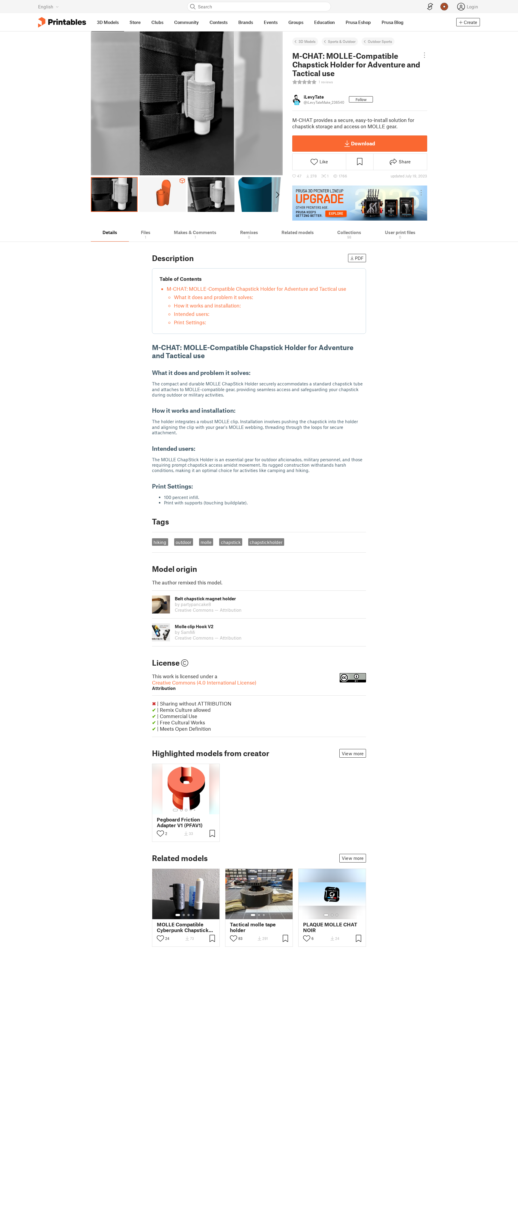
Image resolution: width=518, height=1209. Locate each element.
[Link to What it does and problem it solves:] (255, 372)
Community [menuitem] (186, 22)
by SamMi (185, 632)
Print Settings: (190, 322)
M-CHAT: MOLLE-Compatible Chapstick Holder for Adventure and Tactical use (256, 289)
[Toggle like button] (160, 833)
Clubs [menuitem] (157, 22)
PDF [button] (359, 258)
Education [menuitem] (324, 22)
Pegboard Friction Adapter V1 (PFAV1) (180, 822)
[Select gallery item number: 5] (195, 810)
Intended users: (191, 314)
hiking (159, 542)
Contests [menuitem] (219, 22)
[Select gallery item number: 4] (191, 810)
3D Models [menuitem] (108, 22)
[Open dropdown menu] (424, 55)
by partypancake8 (193, 604)
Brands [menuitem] (245, 22)
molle (206, 542)
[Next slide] (277, 194)
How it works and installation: (207, 305)
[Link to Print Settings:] (197, 486)
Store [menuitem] (135, 22)
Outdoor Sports (380, 41)
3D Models (307, 41)
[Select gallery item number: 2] (181, 810)
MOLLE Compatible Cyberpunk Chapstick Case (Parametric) (183, 927)
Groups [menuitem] (295, 22)
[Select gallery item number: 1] (175, 810)
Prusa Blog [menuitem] (392, 22)
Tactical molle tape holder (253, 927)
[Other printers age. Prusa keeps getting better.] (359, 203)
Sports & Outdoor (342, 41)
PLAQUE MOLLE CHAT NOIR (330, 927)
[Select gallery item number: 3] (186, 810)
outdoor (183, 542)
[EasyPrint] (430, 6)
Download (363, 143)
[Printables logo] (62, 22)
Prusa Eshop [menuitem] (358, 22)
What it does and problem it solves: (213, 297)
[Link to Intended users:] (199, 448)
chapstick (231, 542)
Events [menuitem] (271, 22)
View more (353, 753)
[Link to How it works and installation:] (240, 410)
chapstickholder (266, 542)
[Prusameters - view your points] (444, 6)
